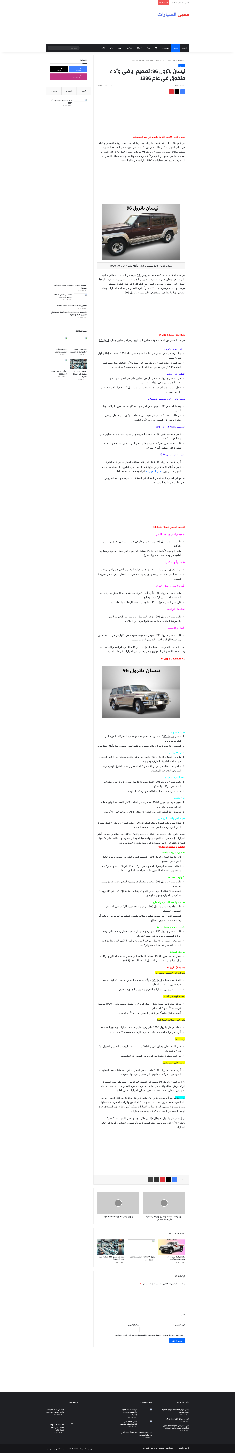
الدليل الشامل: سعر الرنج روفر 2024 (61, 102)
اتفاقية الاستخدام (72, 1449)
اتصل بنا (83, 1449)
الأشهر (83, 91)
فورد (120, 48)
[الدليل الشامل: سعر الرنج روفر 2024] (80, 190)
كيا (156, 48)
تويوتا (148, 48)
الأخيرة (69, 91)
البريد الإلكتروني (179, 1325)
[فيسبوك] (182, 91)
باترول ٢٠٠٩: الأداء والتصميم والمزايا (142, 1257)
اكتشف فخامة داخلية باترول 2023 (59, 373)
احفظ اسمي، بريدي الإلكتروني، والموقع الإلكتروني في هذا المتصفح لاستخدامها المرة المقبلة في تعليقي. (149, 1335)
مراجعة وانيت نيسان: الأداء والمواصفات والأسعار (175, 1258)
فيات (103, 48)
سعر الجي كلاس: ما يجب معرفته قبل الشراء (63, 296)
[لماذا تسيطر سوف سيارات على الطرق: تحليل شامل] (72, 1430)
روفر (111, 48)
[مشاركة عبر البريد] (156, 1179)
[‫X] (177, 91)
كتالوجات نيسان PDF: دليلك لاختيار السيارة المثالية (111, 1258)
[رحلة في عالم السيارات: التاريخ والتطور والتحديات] (72, 1415)
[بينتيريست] (171, 91)
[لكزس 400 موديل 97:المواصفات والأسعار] (78, 342)
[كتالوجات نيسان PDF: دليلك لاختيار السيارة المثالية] (110, 1247)
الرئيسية (184, 48)
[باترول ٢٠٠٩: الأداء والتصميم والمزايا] (141, 1247)
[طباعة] (150, 1179)
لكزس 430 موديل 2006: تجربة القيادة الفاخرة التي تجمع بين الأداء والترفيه (69, 314)
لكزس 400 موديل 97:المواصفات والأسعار (78, 351)
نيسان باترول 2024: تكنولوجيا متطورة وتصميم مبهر (175, 1411)
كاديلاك (139, 48)
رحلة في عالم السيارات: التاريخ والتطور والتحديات (55, 1411)
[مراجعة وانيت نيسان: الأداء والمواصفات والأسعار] (171, 1247)
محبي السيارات (154, 471)
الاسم (182, 1314)
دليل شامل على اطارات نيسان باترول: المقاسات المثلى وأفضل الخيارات (176, 1427)
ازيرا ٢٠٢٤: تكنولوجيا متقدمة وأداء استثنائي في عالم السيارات (136, 1434)
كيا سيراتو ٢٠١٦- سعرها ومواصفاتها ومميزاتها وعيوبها (70, 287)
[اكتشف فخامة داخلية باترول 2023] (58, 364)
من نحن (49, 1449)
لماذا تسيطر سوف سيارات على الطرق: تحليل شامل (57, 1427)
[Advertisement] (93, 25)
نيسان (176, 48)
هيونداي (129, 48)
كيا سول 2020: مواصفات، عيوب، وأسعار (72, 305)
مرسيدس (165, 48)
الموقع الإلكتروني (134, 1325)
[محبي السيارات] (173, 14)
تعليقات (54, 91)
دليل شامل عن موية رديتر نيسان (177, 1418)
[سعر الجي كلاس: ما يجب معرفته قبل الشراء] (80, 298)
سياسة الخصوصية (59, 1449)
